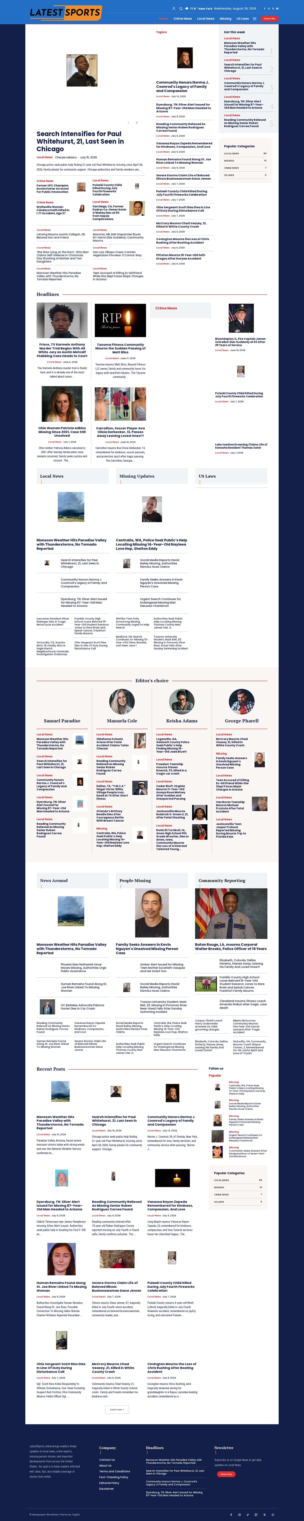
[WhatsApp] (273, 1515)
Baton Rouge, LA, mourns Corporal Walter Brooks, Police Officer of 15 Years (231, 946)
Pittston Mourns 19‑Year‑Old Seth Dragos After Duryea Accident (180, 256)
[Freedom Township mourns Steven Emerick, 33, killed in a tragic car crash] (199, 765)
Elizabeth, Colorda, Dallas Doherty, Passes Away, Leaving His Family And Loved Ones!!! (241, 963)
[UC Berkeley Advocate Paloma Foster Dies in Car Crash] (47, 1006)
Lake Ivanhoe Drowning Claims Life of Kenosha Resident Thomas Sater (241, 446)
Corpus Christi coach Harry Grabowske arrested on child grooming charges (208, 1025)
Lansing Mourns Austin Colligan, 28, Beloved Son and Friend (61, 235)
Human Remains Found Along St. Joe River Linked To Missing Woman (183, 161)
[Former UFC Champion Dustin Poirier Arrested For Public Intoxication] (81, 187)
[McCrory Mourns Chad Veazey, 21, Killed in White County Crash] (259, 740)
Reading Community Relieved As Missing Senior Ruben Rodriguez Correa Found (180, 127)
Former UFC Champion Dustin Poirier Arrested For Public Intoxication (53, 189)
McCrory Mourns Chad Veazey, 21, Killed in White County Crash (181, 225)
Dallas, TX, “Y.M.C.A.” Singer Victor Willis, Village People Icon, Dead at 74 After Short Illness (112, 792)
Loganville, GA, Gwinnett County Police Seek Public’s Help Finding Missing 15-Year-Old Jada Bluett (172, 745)
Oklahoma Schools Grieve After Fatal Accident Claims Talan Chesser (112, 743)
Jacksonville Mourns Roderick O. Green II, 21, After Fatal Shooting (172, 814)
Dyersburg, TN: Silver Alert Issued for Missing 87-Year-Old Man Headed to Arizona (183, 108)
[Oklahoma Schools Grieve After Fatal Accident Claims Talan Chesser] (140, 740)
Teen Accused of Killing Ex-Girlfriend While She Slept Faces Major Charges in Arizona (118, 276)
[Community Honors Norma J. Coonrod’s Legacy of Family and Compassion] (185, 58)
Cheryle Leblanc (66, 157)
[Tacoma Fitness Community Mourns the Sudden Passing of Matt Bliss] (120, 320)
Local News (45, 157)
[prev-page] (128, 122)
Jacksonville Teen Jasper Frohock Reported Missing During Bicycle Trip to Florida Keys (231, 830)
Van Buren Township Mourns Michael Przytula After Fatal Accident (230, 806)
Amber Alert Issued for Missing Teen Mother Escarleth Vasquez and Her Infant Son (162, 967)
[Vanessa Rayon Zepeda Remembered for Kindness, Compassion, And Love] (172, 1178)
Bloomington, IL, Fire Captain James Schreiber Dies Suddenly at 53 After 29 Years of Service (240, 342)
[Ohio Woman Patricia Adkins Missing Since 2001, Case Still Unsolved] (62, 404)
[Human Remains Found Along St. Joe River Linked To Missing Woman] (47, 987)
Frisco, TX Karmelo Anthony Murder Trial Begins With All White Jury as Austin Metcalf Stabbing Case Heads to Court (62, 350)
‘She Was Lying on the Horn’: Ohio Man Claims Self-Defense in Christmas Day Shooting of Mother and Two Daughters (63, 256)
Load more (116, 1409)
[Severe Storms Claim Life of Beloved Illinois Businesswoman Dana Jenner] (117, 1259)
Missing (101, 828)
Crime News (45, 181)
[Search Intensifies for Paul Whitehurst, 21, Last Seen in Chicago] (85, 75)
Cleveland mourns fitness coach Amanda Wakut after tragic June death (243, 1004)
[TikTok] (248, 1515)
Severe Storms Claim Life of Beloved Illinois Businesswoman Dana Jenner (183, 177)
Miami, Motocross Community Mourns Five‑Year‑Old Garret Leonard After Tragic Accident (246, 1026)
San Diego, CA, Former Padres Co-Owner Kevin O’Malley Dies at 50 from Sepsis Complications (109, 213)
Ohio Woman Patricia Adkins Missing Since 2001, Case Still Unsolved (62, 432)
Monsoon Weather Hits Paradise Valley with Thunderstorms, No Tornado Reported (59, 276)
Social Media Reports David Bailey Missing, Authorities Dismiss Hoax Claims (159, 563)
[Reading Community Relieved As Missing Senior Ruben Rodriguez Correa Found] (80, 825)
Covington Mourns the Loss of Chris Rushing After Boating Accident (182, 240)
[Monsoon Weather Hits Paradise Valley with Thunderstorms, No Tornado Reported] (73, 509)
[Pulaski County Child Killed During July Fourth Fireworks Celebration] (137, 187)
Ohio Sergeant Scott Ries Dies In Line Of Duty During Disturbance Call (183, 209)
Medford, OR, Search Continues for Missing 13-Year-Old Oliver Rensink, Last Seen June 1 (132, 641)
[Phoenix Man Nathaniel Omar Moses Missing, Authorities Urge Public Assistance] (47, 967)
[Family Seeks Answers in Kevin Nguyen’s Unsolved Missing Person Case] (127, 583)
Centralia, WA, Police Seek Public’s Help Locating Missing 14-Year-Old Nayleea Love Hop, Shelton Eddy (151, 544)
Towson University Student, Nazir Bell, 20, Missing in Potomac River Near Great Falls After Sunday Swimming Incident (171, 642)
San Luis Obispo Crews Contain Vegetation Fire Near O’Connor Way (117, 253)
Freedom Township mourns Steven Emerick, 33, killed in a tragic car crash (171, 768)
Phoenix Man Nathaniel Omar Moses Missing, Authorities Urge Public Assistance (83, 967)
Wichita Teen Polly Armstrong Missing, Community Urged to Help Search (132, 623)
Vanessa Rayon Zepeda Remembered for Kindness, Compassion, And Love (184, 145)
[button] (181, 8)
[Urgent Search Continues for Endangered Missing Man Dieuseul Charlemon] (127, 602)
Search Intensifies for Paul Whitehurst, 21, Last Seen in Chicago (80, 141)
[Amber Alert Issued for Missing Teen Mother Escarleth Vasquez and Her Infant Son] (127, 967)
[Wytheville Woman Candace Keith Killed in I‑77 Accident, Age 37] (81, 208)
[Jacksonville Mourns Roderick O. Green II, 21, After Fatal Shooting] (199, 812)
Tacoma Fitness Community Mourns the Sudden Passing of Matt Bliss (120, 348)
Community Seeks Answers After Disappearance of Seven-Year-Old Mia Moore (248, 1153)
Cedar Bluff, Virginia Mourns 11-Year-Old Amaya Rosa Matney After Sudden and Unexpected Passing (170, 792)
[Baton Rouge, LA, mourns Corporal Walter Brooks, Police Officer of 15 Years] (231, 913)
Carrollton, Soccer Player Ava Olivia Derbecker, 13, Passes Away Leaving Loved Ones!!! (120, 432)
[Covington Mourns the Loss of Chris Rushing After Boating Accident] (172, 1340)
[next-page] (137, 122)
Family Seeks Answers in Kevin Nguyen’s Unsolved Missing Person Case (161, 583)
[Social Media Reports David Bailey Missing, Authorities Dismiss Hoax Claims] (127, 563)
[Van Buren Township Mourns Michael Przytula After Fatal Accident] (259, 804)
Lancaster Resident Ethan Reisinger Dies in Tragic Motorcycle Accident (53, 621)
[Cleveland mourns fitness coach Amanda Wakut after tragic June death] (206, 1004)
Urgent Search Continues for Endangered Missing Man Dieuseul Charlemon (160, 602)
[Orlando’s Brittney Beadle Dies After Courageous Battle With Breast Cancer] (140, 813)
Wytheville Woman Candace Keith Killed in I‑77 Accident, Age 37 (53, 210)
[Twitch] (256, 1515)
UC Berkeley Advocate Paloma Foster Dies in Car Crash (82, 1007)
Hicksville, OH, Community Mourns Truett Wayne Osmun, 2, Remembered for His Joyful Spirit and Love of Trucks (249, 1047)
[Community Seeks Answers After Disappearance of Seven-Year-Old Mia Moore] (217, 1152)
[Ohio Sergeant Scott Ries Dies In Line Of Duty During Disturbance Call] (62, 1340)
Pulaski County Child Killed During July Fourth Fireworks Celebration (107, 189)
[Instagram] (269, 9)
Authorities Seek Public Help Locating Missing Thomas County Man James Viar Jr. (168, 623)
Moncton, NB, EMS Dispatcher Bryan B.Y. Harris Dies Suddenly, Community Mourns (118, 237)
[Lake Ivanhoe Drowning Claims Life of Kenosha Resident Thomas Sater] (241, 424)
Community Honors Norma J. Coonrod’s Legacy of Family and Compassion (182, 86)
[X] (273, 9)
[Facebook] (264, 9)
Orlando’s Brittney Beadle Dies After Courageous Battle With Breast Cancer (110, 815)
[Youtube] (277, 9)
